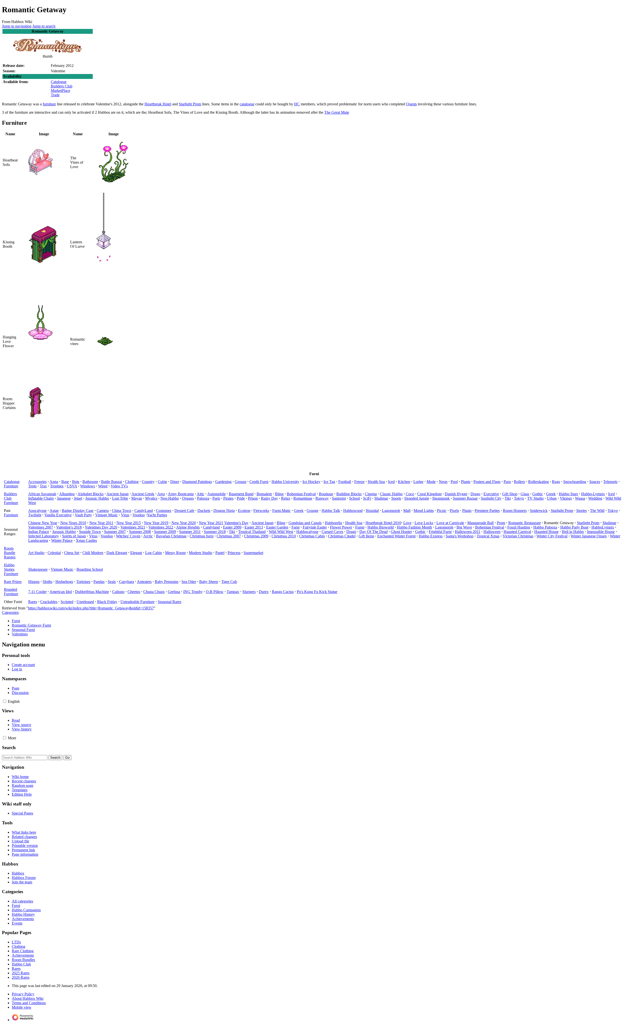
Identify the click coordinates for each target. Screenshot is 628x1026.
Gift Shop (509, 494)
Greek (551, 494)
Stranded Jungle (416, 498)
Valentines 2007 (40, 527)
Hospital (372, 510)
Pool (454, 482)
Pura (507, 482)
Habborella (333, 523)
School (354, 498)
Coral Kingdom (429, 494)
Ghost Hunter (401, 532)
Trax (43, 486)
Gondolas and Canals (305, 523)
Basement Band (241, 494)
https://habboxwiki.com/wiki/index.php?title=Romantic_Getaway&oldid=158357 (91, 608)
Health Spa (376, 482)
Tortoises (83, 582)
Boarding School (90, 569)
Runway (322, 498)
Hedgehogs (64, 582)
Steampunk (441, 498)
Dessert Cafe (184, 510)
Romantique (302, 498)
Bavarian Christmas (171, 536)
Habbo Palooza (545, 527)
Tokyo (519, 498)
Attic (200, 494)
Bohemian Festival (301, 494)
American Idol (61, 592)
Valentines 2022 (160, 527)
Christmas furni (201, 536)
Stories (581, 510)
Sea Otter (189, 582)
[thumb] (48, 52)
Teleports (610, 482)
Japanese (64, 498)
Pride (241, 498)
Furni (16, 621)
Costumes (163, 510)
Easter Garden (277, 527)
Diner (174, 482)
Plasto (466, 510)
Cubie (162, 482)
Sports (396, 498)
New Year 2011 (101, 523)
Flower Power (341, 527)
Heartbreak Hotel (157, 104)
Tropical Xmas (488, 536)
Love (407, 523)
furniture (49, 104)
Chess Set (71, 553)
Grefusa (174, 592)
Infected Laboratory (43, 536)
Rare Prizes (13, 582)
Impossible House (601, 532)
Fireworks (261, 510)
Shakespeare (38, 569)
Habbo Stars (568, 494)
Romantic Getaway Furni (31, 625)
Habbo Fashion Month (414, 527)
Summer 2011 (190, 532)
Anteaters (144, 582)
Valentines (20, 634)
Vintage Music (106, 515)
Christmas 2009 (256, 536)
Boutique (326, 494)
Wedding (595, 498)
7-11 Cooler (37, 592)
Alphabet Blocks (91, 494)
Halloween (492, 532)
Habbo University (285, 482)
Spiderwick (539, 510)
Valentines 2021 (132, 527)
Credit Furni (258, 482)
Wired (102, 486)
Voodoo (138, 515)
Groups (240, 482)
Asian (54, 510)
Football (344, 482)
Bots (75, 482)
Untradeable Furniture (137, 602)
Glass (525, 494)
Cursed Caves (332, 532)
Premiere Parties (487, 510)
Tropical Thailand (252, 532)
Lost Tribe (120, 498)
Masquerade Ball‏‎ (480, 523)
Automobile (216, 494)
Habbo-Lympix (593, 494)
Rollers (519, 482)
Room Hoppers (515, 510)
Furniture (11, 486)
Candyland (211, 527)
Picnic (441, 510)
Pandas (99, 582)
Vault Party (83, 515)
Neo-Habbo (169, 498)
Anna (54, 482)
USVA (72, 486)
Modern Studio (200, 553)
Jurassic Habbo (97, 498)
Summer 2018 (215, 532)
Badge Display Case (77, 510)
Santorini (339, 498)
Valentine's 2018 (69, 527)
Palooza (203, 498)
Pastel (219, 553)
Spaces (594, 482)
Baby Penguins (166, 582)
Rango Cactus (283, 592)
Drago (475, 494)
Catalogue (58, 82)
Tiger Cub (229, 582)
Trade (55, 95)
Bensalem (264, 494)
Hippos (33, 582)
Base (65, 482)
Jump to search (43, 26)
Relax (285, 498)
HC (297, 104)
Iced (391, 482)
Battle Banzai (111, 482)
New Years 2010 (73, 523)
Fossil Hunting (518, 527)
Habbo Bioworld (380, 527)
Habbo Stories (9, 567)
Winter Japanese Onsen (589, 536)
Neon (443, 482)
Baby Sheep (208, 582)
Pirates (228, 498)
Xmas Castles (86, 540)
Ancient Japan (117, 494)
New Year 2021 (211, 523)
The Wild (597, 510)
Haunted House (546, 532)
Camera (103, 510)
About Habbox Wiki (27, 998)
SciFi (367, 498)
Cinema (371, 494)
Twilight (34, 515)
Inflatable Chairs (41, 498)
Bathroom (90, 482)
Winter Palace (62, 540)
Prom (501, 523)
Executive (491, 494)
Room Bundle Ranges (9, 552)
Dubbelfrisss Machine (92, 592)
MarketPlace (60, 90)
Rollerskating (538, 482)
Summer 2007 (115, 532)
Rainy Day (269, 498)
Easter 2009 (232, 527)
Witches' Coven (128, 536)
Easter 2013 (254, 527)
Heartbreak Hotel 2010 (383, 523)
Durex (264, 592)
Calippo (118, 592)
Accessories (37, 482)
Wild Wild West (281, 532)
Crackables (48, 602)
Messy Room (175, 553)
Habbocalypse (307, 532)
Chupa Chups (154, 592)
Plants (465, 482)
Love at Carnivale (450, 523)
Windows (87, 486)
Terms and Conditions (29, 1003)
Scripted (67, 602)
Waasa (580, 498)
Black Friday (107, 602)
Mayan (136, 498)
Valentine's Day (236, 523)
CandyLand (143, 510)
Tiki (508, 498)
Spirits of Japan (74, 536)
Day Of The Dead (373, 532)
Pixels (454, 510)
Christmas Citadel (341, 536)
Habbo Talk (331, 510)
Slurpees (249, 592)
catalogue (247, 104)
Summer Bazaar (465, 498)
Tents (32, 486)
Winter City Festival (551, 536)
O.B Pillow (214, 592)
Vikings (566, 498)
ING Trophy (193, 592)
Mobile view (21, 1007)
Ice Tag (329, 482)
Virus (125, 515)
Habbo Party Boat (574, 527)
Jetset (78, 498)
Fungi (359, 527)
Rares (32, 602)
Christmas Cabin (312, 536)
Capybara (126, 582)
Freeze (359, 482)
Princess (234, 553)
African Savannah (42, 494)
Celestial (54, 553)
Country (148, 482)
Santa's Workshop (459, 536)
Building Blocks (349, 494)
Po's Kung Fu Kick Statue (317, 592)
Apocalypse (37, 510)
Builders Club (61, 86)
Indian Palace (38, 532)
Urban (552, 498)
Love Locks (424, 523)
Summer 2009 (165, 532)
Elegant (136, 553)
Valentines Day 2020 (101, 527)
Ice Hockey (311, 482)
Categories (10, 612)
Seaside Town (90, 532)
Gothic (537, 494)
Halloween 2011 (467, 532)
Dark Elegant (116, 553)
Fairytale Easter (315, 527)
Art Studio (36, 553)
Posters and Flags (486, 482)
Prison (253, 498)
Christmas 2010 (284, 536)
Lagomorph (391, 510)
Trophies (57, 486)
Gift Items (366, 536)
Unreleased (85, 602)
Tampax (233, 592)
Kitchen (404, 482)
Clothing (132, 482)
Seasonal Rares (169, 602)
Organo (188, 498)
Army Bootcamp (181, 494)
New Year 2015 (129, 523)
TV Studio (535, 498)
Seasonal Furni (23, 630)
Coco (410, 494)
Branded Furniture (11, 591)
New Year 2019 (156, 523)
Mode (431, 482)
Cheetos (134, 592)
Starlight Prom (190, 104)
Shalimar (381, 498)
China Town (121, 510)
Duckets (203, 510)
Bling (279, 494)
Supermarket (253, 553)
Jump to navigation (16, 26)
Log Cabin (153, 553)
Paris (216, 498)
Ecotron (244, 510)
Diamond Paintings (197, 482)
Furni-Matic (281, 510)
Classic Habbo (391, 494)
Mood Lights (424, 510)
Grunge (312, 510)
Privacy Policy (23, 994)
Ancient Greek (142, 494)
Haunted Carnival (517, 532)
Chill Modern (92, 553)
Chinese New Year (42, 523)
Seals (112, 582)
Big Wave (464, 527)
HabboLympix (602, 527)
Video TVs (119, 486)
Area (161, 494)
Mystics (151, 498)
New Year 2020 (183, 523)
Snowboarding (574, 482)
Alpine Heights (188, 527)
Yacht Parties (157, 515)
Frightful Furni (440, 532)
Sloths (47, 582)
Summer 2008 (140, 532)
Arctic (148, 536)
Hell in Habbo (573, 532)
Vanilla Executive (58, 515)
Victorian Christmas (518, 536)
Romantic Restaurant (524, 523)
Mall (406, 510)
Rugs (556, 482)
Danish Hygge (456, 494)
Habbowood (353, 510)
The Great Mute (336, 112)
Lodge (418, 482)
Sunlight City (491, 498)
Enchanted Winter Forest (396, 536)
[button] (4, 701)
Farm (295, 527)
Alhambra (67, 494)
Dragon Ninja (224, 510)
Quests (411, 104)
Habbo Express (431, 536)
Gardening (223, 482)
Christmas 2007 (229, 536)
